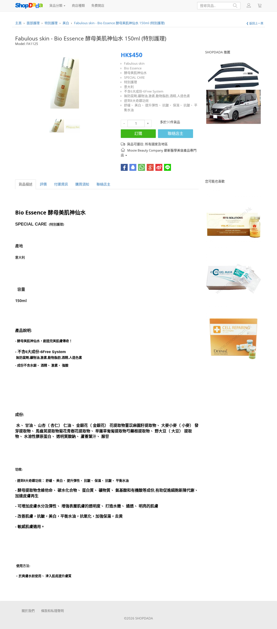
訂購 (138, 133)
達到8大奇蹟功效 (136, 100)
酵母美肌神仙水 (135, 72)
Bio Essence (133, 68)
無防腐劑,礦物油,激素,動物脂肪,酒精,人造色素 (157, 96)
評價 (43, 184)
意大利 (129, 87)
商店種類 (78, 5)
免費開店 (97, 5)
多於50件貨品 (170, 122)
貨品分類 (56, 5)
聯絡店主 (175, 133)
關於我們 (28, 610)
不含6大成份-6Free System (143, 91)
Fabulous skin (134, 63)
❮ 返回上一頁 (254, 23)
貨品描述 (25, 184)
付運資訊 (61, 184)
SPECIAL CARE (134, 77)
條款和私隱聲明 (52, 610)
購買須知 (82, 184)
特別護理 (130, 82)
